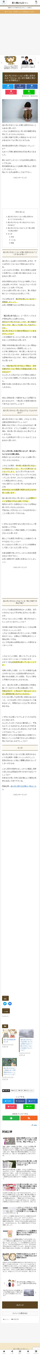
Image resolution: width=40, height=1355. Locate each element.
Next (38, 63)
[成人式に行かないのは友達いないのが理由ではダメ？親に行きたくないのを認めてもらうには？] (26, 1033)
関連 (12, 243)
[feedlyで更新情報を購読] (11, 1118)
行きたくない (29, 1090)
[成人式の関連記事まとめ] (9, 1033)
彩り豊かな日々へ (20, 3)
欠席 (21, 1090)
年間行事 (6, 1090)
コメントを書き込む (20, 1313)
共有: (12, 237)
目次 (17, 212)
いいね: (13, 240)
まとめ (10, 234)
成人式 (15, 1090)
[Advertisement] (20, 34)
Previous (2, 63)
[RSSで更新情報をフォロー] (29, 1118)
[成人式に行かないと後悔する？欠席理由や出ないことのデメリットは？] (9, 1062)
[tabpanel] (12, 62)
